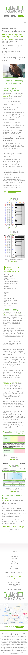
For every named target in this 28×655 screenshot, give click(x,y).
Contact (21, 16)
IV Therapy (5, 500)
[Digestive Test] (14, 446)
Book (13, 16)
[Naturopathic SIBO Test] (14, 478)
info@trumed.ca (16, 579)
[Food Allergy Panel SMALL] (14, 213)
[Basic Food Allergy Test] (14, 246)
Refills (6, 16)
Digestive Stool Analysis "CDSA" (12, 314)
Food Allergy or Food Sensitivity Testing (12, 95)
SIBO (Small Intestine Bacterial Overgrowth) (12, 382)
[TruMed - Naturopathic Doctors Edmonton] (14, 595)
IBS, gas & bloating (8, 40)
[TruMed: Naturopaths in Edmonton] (14, 8)
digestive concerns (15, 36)
